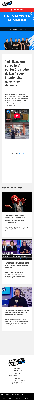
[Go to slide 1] (12, 48)
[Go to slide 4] (16, 48)
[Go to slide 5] (17, 48)
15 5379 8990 (17, 383)
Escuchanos (18, 10)
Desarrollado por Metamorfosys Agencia (13, 394)
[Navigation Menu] (30, 3)
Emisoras (27, 398)
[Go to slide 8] (21, 48)
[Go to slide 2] (13, 48)
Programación (18, 398)
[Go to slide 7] (20, 48)
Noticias (9, 398)
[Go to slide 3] (15, 48)
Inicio (3, 398)
